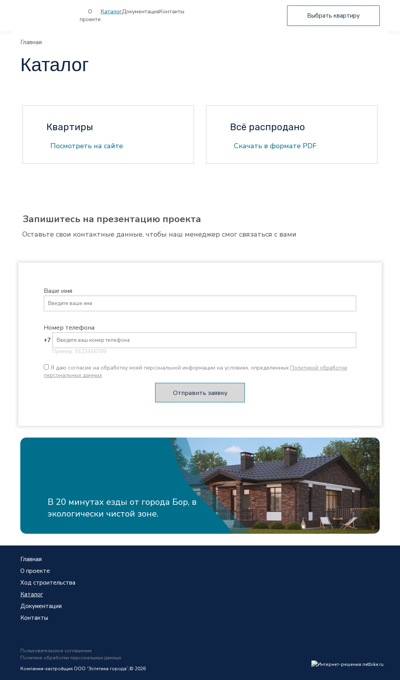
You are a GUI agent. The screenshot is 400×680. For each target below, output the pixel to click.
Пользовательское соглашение (56, 651)
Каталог (111, 11)
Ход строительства (47, 583)
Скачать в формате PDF (275, 146)
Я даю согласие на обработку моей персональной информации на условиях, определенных (195, 371)
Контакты (171, 11)
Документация (140, 11)
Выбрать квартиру (333, 16)
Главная (31, 42)
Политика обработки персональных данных (70, 658)
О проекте (90, 15)
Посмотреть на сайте (86, 146)
